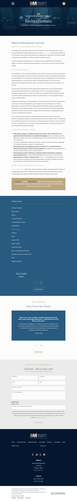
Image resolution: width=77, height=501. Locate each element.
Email (41, 382)
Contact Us (43, 446)
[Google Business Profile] (44, 455)
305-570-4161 (38, 481)
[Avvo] (36, 455)
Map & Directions (38, 470)
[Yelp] (40, 455)
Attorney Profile (21, 442)
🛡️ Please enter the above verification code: (22, 406)
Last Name (42, 376)
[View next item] (41, 283)
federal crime (46, 53)
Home (13, 442)
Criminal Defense (32, 442)
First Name (14, 376)
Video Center (15, 446)
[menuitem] (38, 208)
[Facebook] (33, 455)
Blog (64, 442)
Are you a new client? (17, 387)
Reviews (49, 442)
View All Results (38, 289)
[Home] (38, 3)
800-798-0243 (38, 479)
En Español (42, 442)
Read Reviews (38, 352)
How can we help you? (17, 392)
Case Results (57, 442)
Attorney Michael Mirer (18, 169)
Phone (13, 382)
